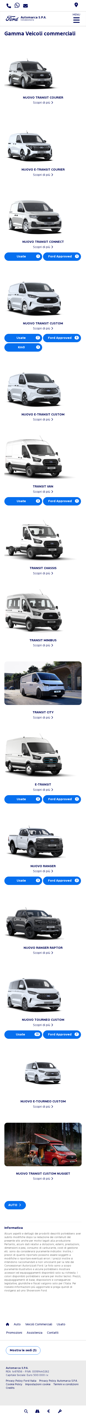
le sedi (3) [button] (23, 1350)
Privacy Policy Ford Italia (21, 1381)
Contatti (52, 1332)
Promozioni (14, 1332)
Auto (13, 1205)
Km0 (28, 347)
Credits (10, 1388)
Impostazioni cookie (37, 1384)
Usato (61, 1324)
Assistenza (34, 1332)
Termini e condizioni (65, 1384)
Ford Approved (62, 256)
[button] (26, 1412)
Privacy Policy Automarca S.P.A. (58, 1381)
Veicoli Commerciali (38, 1324)
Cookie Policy (14, 1384)
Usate (28, 256)
